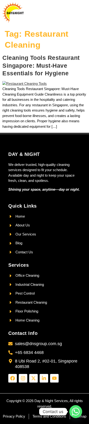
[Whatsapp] (75, 411)
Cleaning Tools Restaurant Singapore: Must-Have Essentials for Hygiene (41, 65)
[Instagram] (23, 378)
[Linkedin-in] (44, 378)
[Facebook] (12, 378)
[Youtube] (54, 378)
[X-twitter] (33, 378)
